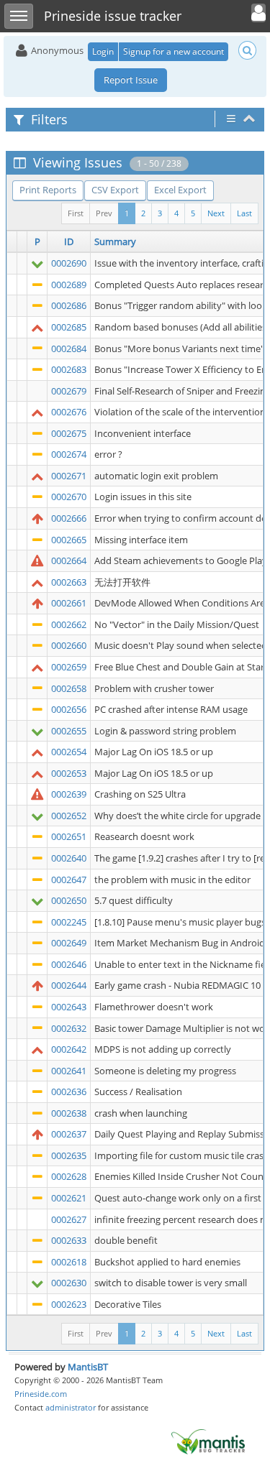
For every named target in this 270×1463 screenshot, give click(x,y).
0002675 (68, 433)
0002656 (68, 709)
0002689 (68, 284)
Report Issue (131, 79)
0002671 (68, 475)
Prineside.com (40, 1393)
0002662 (68, 624)
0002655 (68, 730)
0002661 (68, 602)
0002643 (68, 1006)
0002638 (68, 1113)
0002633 (68, 1240)
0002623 (68, 1304)
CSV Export (115, 189)
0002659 (68, 666)
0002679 (68, 390)
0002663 (68, 582)
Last (244, 213)
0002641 (68, 1070)
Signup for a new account (173, 51)
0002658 (68, 688)
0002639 (68, 794)
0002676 (68, 411)
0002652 (68, 815)
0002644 (68, 985)
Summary (115, 241)
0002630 (68, 1282)
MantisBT (88, 1366)
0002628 (68, 1176)
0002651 (68, 836)
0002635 (68, 1155)
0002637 (68, 1133)
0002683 (68, 369)
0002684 (68, 348)
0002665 (68, 539)
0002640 (68, 858)
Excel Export (180, 189)
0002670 (68, 496)
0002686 (68, 305)
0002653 (68, 773)
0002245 (68, 921)
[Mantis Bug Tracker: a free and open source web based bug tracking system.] (208, 1440)
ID (68, 241)
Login (103, 51)
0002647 (68, 879)
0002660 (68, 645)
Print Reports (47, 189)
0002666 (68, 518)
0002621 (68, 1197)
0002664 (68, 560)
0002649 (68, 942)
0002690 (68, 263)
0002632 (68, 1028)
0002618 (68, 1261)
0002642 (68, 1049)
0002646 (68, 964)
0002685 (68, 326)
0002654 (68, 751)
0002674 (68, 454)
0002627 (68, 1219)
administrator (70, 1407)
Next (216, 213)
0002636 (68, 1091)
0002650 (68, 900)
